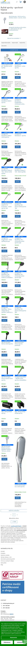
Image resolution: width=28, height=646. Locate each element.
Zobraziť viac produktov (13, 38)
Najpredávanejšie (5, 42)
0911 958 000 (6, 605)
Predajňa (3, 553)
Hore (14, 521)
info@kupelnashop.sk (8, 603)
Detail (4, 77)
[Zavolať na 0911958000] (10, 2)
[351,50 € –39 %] (7, 58)
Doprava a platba (5, 555)
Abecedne (3, 45)
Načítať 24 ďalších (14, 510)
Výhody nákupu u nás (6, 557)
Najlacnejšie (15, 42)
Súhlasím (20, 642)
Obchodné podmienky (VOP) (8, 559)
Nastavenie (13, 637)
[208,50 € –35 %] (21, 162)
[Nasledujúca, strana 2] (14, 514)
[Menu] (24, 1)
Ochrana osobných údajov (7, 561)
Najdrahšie (22, 42)
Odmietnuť (7, 642)
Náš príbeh (3, 563)
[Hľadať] (16, 1)
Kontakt (3, 551)
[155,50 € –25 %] (21, 459)
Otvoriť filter (14, 50)
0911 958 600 (6, 608)
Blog (2, 564)
